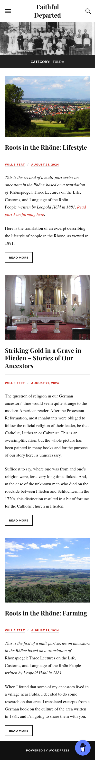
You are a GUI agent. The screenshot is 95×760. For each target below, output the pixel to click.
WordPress (59, 750)
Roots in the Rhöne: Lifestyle (46, 147)
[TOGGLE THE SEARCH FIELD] (87, 11)
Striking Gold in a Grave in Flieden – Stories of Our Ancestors (43, 358)
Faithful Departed (47, 10)
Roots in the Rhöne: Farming (46, 613)
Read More (18, 257)
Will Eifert (15, 164)
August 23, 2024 (45, 164)
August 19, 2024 (45, 630)
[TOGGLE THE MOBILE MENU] (8, 11)
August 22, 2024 (45, 383)
